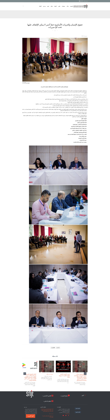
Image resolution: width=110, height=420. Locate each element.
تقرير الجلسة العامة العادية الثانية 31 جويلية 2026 (64, 376)
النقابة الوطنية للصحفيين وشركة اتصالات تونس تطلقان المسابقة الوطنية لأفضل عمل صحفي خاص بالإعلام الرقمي (30, 377)
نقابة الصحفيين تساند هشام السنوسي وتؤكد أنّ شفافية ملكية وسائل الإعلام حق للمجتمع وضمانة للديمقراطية (80, 377)
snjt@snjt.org (67, 413)
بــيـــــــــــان (50, 374)
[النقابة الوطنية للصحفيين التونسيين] (80, 6)
